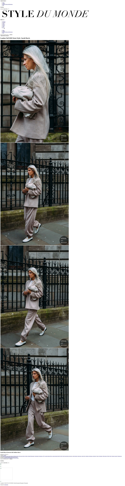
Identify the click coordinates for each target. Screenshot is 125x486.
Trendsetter (100, 456)
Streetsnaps (90, 456)
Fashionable (37, 456)
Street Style (83, 456)
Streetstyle (94, 456)
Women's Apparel (114, 456)
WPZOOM (6, 484)
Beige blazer (4, 456)
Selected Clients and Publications (7, 4)
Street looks (79, 456)
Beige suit (12, 456)
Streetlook (87, 456)
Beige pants (8, 456)
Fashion (26, 456)
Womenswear (119, 456)
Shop (3, 5)
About (3, 2)
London (5, 455)
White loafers (105, 456)
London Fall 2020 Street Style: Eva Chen (11, 457)
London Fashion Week (48, 456)
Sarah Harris (67, 456)
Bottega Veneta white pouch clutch (19, 456)
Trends (97, 456)
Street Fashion (75, 456)
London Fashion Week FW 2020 (57, 456)
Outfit (64, 456)
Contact (3, 3)
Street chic (70, 456)
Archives (1, 462)
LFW (43, 456)
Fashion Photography (31, 456)
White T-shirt (109, 456)
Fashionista (40, 456)
